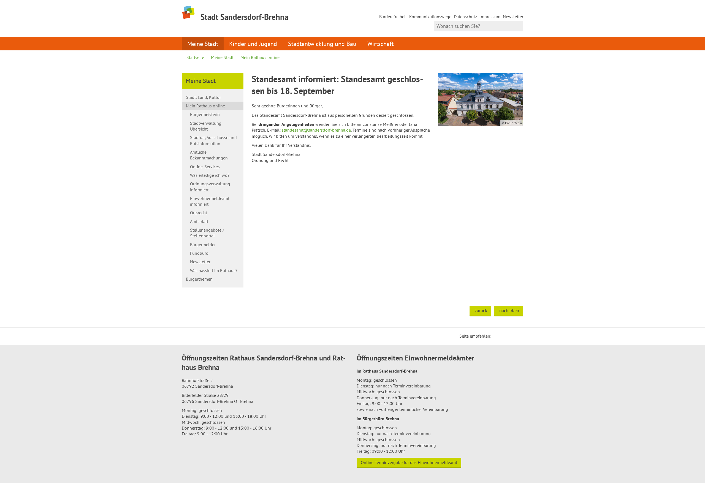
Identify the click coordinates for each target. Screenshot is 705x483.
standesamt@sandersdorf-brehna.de (316, 130)
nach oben (509, 310)
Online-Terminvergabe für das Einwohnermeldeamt (409, 462)
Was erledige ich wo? (209, 175)
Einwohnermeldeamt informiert (209, 201)
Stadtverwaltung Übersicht (205, 126)
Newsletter (513, 16)
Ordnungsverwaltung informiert (210, 186)
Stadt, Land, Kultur (203, 97)
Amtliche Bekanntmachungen (209, 155)
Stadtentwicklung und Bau (322, 44)
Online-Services (205, 166)
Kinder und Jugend (253, 44)
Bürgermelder (203, 244)
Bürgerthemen (199, 279)
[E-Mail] (510, 336)
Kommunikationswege (430, 16)
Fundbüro (199, 253)
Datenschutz (465, 16)
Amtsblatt (199, 221)
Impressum (489, 16)
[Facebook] (504, 336)
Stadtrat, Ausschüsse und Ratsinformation (213, 140)
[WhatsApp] (517, 336)
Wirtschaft (380, 44)
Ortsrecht (198, 212)
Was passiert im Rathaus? (213, 270)
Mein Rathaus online (260, 57)
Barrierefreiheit (393, 16)
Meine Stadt (202, 44)
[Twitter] (497, 336)
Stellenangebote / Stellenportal (207, 232)
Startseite (195, 57)
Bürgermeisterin (205, 114)
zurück (481, 310)
